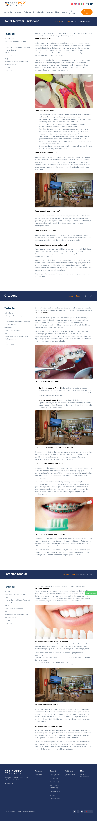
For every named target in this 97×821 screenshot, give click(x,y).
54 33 (87, 12)
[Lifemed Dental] (13, 772)
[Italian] (82, 4)
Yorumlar (49, 12)
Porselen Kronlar (10, 50)
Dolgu (6, 59)
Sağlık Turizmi (72, 12)
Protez (6, 44)
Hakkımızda (39, 775)
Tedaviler (27, 12)
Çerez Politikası (70, 775)
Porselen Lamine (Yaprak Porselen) (17, 47)
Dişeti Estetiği (54, 782)
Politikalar (69, 771)
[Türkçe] (72, 4)
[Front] (15, 3)
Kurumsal (17, 12)
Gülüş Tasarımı (9, 70)
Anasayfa (8, 12)
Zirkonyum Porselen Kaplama (15, 41)
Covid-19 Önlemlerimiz (84, 776)
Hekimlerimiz (38, 12)
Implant (7, 67)
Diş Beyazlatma (10, 64)
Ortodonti (8, 53)
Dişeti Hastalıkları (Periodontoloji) (16, 61)
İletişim (64, 12)
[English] (75, 4)
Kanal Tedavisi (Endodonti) (13, 56)
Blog (57, 12)
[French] (78, 4)
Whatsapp (92, 593)
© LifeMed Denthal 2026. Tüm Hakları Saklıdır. (20, 811)
